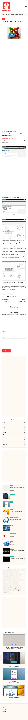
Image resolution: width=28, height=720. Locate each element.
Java (4, 430)
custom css (16, 571)
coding (22, 569)
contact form (4, 293)
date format (6, 573)
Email (3, 337)
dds (10, 573)
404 (7, 569)
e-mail (10, 293)
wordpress (18, 590)
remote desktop (10, 588)
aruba (14, 569)
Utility (4, 442)
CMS (4, 427)
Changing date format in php (16, 527)
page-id (10, 584)
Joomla (4, 432)
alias (10, 569)
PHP (4, 437)
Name (3, 331)
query (5, 588)
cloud (18, 569)
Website (3, 343)
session (5, 590)
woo (14, 590)
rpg (15, 588)
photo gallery (6, 586)
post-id (19, 586)
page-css (5, 584)
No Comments (13, 24)
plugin (15, 586)
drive (14, 573)
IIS (19, 575)
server (19, 588)
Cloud (4, 425)
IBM (16, 575)
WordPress (5, 444)
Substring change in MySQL (16, 511)
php (11, 586)
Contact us (4, 711)
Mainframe (5, 434)
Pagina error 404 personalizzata (17, 550)
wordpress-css (6, 592)
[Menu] (25, 6)
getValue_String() (11, 575)
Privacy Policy (5, 709)
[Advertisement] (14, 56)
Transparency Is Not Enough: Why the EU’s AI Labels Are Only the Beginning (17, 489)
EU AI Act (12, 503)
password (15, 584)
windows (9, 590)
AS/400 (4, 422)
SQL (4, 439)
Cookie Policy (4, 707)
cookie (11, 571)
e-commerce (19, 573)
